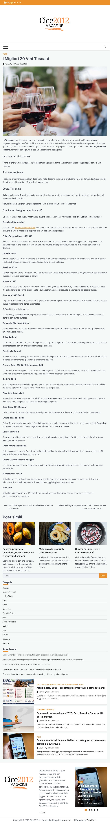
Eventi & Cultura (9, 613)
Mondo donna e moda (74, 684)
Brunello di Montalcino (25, 227)
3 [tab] (92, 810)
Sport (5, 604)
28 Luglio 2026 (53, 748)
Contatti (42, 812)
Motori (5, 626)
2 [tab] (89, 810)
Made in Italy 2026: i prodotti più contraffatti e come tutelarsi (26, 664)
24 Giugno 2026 (53, 720)
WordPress (91, 820)
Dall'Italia (41, 684)
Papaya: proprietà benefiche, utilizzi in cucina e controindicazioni (18, 552)
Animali (6, 587)
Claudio (41, 748)
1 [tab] (86, 810)
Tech (4, 630)
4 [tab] (94, 810)
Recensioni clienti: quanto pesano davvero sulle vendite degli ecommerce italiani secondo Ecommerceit (43, 659)
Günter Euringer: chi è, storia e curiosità (88, 551)
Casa (5, 600)
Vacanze (6, 643)
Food (5, 54)
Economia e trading (55, 684)
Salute (5, 634)
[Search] (105, 47)
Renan (7, 64)
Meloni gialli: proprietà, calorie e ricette (52, 551)
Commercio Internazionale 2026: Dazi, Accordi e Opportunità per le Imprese (32, 669)
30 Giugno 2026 (53, 692)
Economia (6, 608)
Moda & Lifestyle (9, 621)
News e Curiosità (9, 592)
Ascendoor (69, 820)
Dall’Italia (8, 595)
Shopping (6, 638)
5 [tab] (97, 810)
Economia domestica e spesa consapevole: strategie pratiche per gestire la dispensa (36, 674)
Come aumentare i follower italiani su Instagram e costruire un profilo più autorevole (35, 654)
